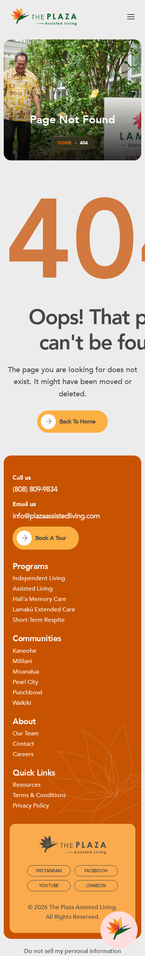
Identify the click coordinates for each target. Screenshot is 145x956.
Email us (24, 504)
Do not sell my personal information (72, 951)
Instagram (48, 870)
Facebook (95, 870)
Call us (22, 478)
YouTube (49, 885)
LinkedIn (96, 885)
